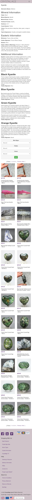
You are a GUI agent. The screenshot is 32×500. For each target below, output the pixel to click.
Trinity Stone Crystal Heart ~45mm (23, 246)
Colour (16, 151)
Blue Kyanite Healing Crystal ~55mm (8, 246)
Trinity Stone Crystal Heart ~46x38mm (7, 289)
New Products (5, 441)
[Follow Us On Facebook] (2, 434)
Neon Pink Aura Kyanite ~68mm (7, 202)
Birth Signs (16, 140)
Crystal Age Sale (6, 444)
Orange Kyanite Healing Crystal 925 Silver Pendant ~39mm (23, 182)
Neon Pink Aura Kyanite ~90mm (23, 202)
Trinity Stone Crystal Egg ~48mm (7, 354)
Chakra (16, 146)
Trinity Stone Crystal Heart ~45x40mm (7, 267)
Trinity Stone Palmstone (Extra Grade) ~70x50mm (23, 376)
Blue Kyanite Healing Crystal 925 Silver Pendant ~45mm (24, 289)
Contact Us (4, 469)
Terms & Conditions (6, 478)
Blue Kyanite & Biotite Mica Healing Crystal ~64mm (23, 224)
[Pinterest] (11, 434)
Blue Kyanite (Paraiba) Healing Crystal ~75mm (7, 376)
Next (23, 161)
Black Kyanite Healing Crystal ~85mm (6, 224)
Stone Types (5, 447)
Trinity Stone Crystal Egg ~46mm (23, 333)
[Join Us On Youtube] (7, 434)
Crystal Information (6, 450)
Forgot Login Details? (7, 472)
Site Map (4, 487)
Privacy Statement (6, 481)
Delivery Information (7, 462)
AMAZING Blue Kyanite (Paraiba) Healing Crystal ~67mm (23, 355)
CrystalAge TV (5, 453)
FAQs (3, 465)
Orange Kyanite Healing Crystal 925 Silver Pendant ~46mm (7, 182)
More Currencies (19, 498)
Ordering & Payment (7, 459)
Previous (19, 161)
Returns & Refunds (6, 484)
